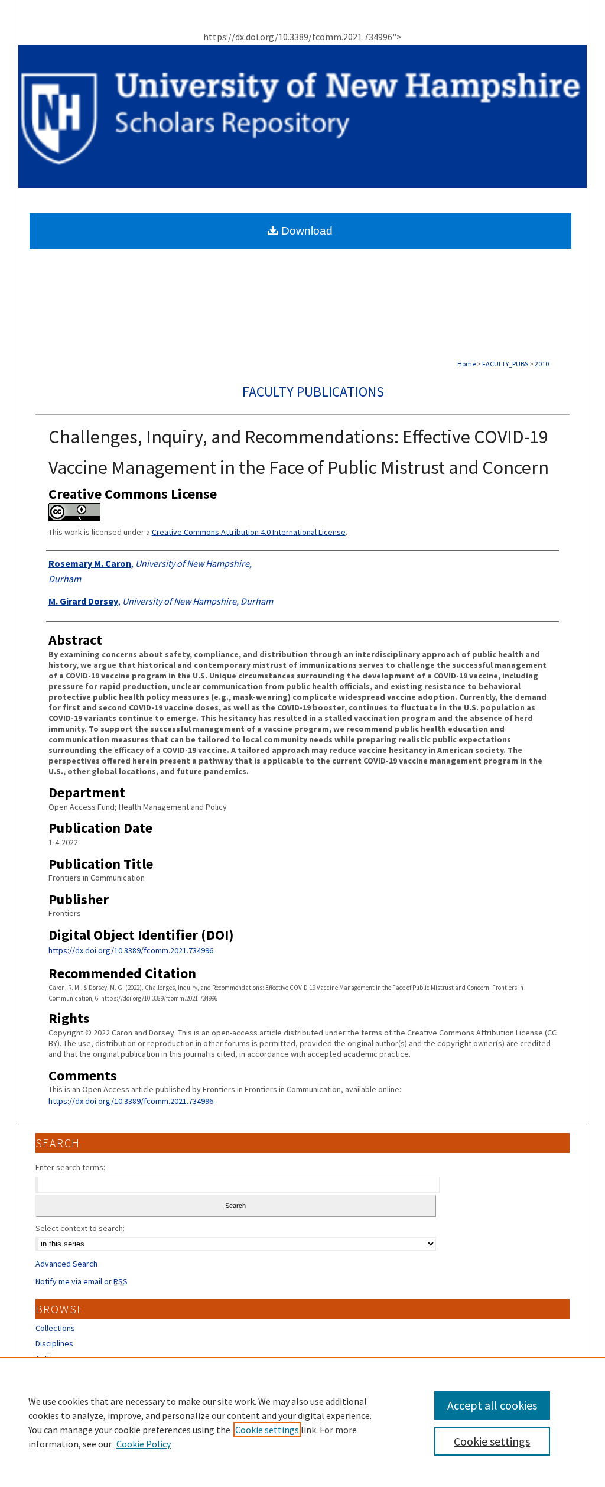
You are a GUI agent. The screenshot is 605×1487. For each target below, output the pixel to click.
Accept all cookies (492, 1405)
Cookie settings (267, 1430)
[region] (302, 1422)
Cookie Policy (143, 1444)
